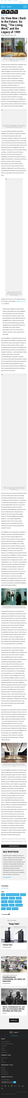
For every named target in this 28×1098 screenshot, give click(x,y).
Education (3, 1062)
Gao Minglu (12, 898)
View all (14, 1020)
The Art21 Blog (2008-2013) (7, 1043)
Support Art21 (4, 1052)
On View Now (4, 15)
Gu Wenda (19, 898)
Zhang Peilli (15, 908)
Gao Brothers (4, 898)
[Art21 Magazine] (6, 6)
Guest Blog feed (4, 1074)
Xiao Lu (3, 908)
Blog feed (3, 1067)
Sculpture (12, 905)
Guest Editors (4, 1045)
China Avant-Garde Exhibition (12, 894)
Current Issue (4, 1057)
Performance (4, 905)
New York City (18, 901)
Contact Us (3, 1050)
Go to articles (7, 877)
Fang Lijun (23, 894)
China (3, 894)
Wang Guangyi (19, 905)
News (2, 1060)
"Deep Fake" (14, 923)
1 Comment (4, 914)
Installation (4, 901)
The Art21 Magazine (5, 1041)
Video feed (3, 1069)
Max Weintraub (10, 851)
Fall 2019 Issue (12, 920)
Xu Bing (8, 908)
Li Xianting (11, 901)
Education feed (4, 1072)
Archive (2, 1048)
